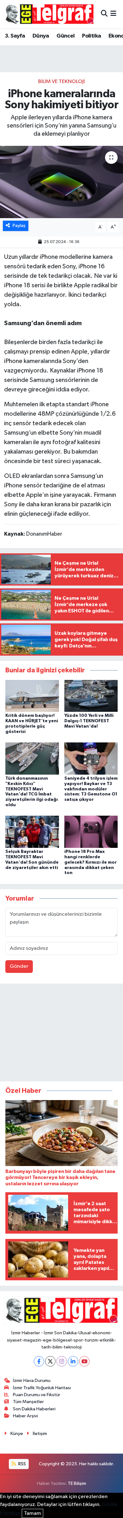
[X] (50, 1361)
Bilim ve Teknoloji (61, 81)
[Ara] (104, 14)
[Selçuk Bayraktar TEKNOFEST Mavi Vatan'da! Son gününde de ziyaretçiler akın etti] (32, 831)
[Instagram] (61, 1361)
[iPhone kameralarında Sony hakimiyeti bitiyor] (61, 182)
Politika (91, 36)
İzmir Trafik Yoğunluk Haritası (42, 1387)
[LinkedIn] (73, 1361)
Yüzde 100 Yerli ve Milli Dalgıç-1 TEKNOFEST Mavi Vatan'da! (89, 721)
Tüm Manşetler (28, 1401)
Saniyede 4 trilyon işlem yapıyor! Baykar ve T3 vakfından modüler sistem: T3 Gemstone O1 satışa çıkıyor (91, 789)
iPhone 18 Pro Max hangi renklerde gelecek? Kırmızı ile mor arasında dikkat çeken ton (90, 862)
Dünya (40, 36)
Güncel (65, 36)
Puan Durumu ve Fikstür (36, 1394)
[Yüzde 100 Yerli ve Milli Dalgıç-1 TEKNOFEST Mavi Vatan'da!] (91, 695)
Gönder (19, 966)
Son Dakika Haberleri (34, 1409)
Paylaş (19, 225)
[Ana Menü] (113, 14)
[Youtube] (84, 1361)
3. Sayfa (15, 36)
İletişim (40, 1433)
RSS (21, 1463)
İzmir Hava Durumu (31, 1380)
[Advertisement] (61, 1033)
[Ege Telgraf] (49, 14)
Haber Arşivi (25, 1416)
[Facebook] (39, 1361)
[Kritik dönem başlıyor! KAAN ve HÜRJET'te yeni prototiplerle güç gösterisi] (32, 695)
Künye (16, 1433)
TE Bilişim (77, 1483)
